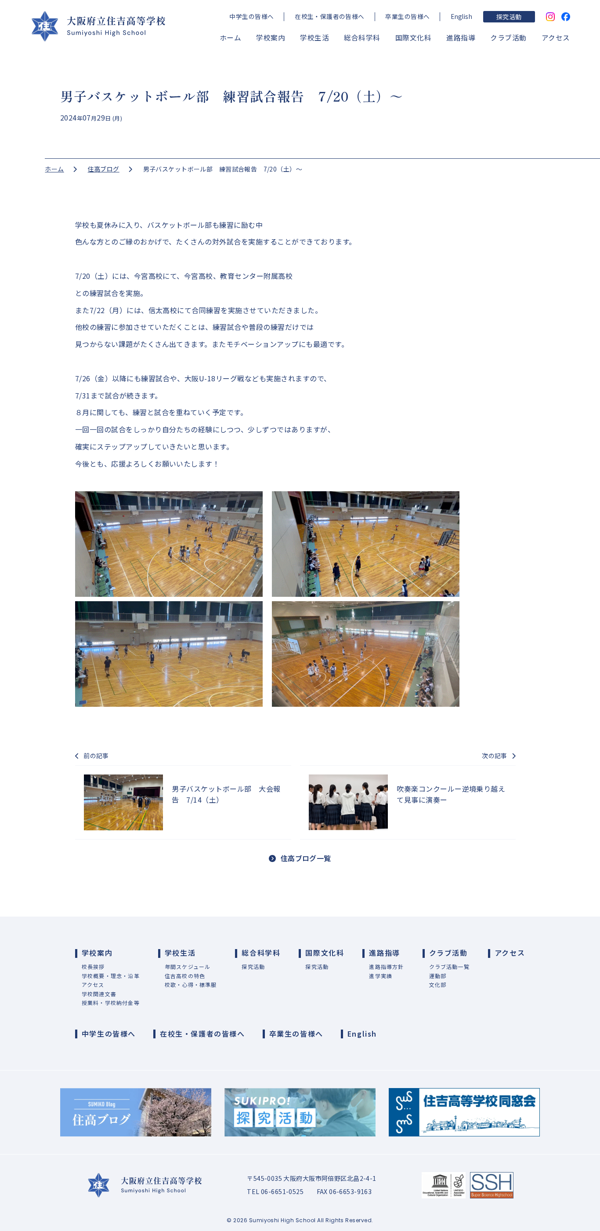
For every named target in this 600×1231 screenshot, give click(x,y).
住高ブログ (103, 168)
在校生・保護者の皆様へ (330, 16)
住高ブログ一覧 (306, 858)
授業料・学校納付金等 (111, 1002)
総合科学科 (362, 38)
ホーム (230, 38)
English (461, 16)
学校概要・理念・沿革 (111, 975)
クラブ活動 (508, 38)
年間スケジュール (188, 966)
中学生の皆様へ (251, 16)
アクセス (556, 38)
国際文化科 (413, 38)
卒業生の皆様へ (407, 16)
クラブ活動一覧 (449, 966)
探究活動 (509, 16)
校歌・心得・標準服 (191, 984)
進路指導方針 (386, 966)
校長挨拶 (93, 966)
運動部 (438, 975)
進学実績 (380, 975)
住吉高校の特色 (185, 975)
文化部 (438, 984)
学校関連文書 (99, 993)
